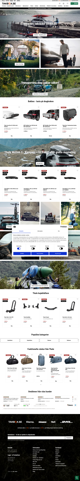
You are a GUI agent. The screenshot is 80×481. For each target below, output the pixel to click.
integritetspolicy (22, 440)
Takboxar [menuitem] (57, 450)
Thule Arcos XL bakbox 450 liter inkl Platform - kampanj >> (40, 8)
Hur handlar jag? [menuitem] (36, 452)
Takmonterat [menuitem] (18, 6)
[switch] (33, 249)
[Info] (12, 136)
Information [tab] (40, 231)
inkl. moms (15, 471)
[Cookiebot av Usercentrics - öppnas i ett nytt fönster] (61, 227)
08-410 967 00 (14, 450)
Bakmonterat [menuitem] (25, 6)
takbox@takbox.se (13, 451)
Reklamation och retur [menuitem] (37, 467)
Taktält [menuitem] (56, 453)
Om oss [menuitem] (34, 463)
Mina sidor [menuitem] (35, 461)
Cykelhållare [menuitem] (57, 455)
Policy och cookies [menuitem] (36, 465)
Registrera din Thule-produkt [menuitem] (38, 469)
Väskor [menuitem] (31, 6)
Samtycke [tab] (21, 231)
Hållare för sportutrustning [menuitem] (60, 465)
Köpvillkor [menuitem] (35, 455)
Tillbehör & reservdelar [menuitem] (51, 6)
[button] (67, 3)
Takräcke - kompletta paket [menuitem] (8, 6)
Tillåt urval (40, 253)
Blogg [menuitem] (34, 471)
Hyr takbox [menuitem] (66, 6)
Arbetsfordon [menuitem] (42, 6)
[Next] (78, 340)
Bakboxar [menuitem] (57, 452)
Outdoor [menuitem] (36, 6)
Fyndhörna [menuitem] (60, 6)
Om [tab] (59, 231)
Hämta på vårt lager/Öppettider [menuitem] (39, 450)
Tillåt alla (58, 253)
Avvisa (22, 253)
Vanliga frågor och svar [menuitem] (37, 459)
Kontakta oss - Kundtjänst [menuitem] (38, 457)
